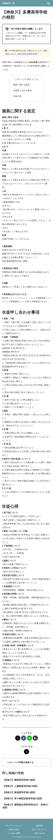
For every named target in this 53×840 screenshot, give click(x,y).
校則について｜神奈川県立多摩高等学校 (21, 54)
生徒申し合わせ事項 (22, 90)
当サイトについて (39, 829)
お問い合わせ (39, 833)
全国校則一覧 (8, 3)
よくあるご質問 (13, 833)
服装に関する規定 (21, 85)
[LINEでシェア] (29, 738)
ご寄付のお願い (13, 829)
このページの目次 (23, 79)
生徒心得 (17, 96)
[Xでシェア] (17, 738)
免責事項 (39, 826)
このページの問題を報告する (20, 762)
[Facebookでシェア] (23, 738)
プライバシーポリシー (14, 826)
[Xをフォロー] (26, 751)
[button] (35, 738)
